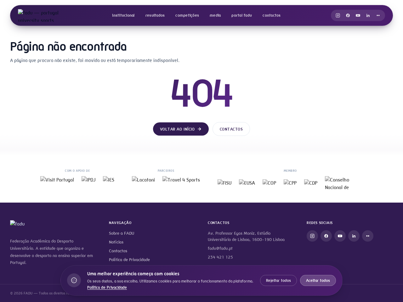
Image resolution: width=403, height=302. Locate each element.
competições (187, 15)
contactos (272, 15)
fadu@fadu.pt (220, 248)
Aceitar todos (318, 280)
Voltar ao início (177, 129)
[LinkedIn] (368, 15)
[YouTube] (358, 15)
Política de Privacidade (129, 259)
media (215, 15)
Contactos (231, 129)
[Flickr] (378, 15)
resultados (155, 15)
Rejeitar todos (278, 280)
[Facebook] (347, 15)
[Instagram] (337, 15)
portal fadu (241, 15)
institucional (123, 15)
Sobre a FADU (121, 233)
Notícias (116, 242)
